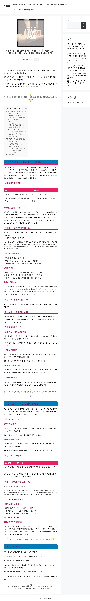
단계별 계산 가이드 (14, 129)
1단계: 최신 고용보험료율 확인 (18, 131)
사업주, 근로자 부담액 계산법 (17, 117)
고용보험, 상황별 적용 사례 (16, 125)
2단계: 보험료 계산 (16, 133)
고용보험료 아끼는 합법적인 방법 (15, 139)
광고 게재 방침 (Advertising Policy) (23, 10)
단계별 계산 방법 (13, 119)
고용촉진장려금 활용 (16, 150)
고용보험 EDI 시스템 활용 (18, 152)
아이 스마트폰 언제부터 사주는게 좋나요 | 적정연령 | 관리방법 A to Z (76, 75)
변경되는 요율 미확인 (17, 145)
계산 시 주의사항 (16, 123)
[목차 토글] (25, 108)
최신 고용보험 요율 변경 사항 (17, 149)
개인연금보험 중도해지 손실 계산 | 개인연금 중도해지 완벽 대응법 (31, 588)
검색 (68, 20)
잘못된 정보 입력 (15, 143)
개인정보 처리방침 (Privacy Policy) (56, 4)
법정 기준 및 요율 (13, 113)
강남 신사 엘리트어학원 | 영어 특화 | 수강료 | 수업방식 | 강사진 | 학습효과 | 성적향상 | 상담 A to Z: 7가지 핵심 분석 (76, 58)
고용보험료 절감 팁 (14, 146)
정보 (31, 584)
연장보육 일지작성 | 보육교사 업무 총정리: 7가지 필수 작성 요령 (76, 83)
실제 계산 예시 (14, 121)
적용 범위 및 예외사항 (16, 115)
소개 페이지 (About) (19, 4)
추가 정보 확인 (13, 136)
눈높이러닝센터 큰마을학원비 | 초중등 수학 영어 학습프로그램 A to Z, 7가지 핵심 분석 (76, 68)
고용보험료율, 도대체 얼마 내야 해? (16, 111)
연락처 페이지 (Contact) (36, 4)
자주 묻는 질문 (10, 155)
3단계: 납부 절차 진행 (17, 134)
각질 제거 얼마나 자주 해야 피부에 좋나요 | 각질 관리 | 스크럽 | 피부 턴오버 (32, 586)
